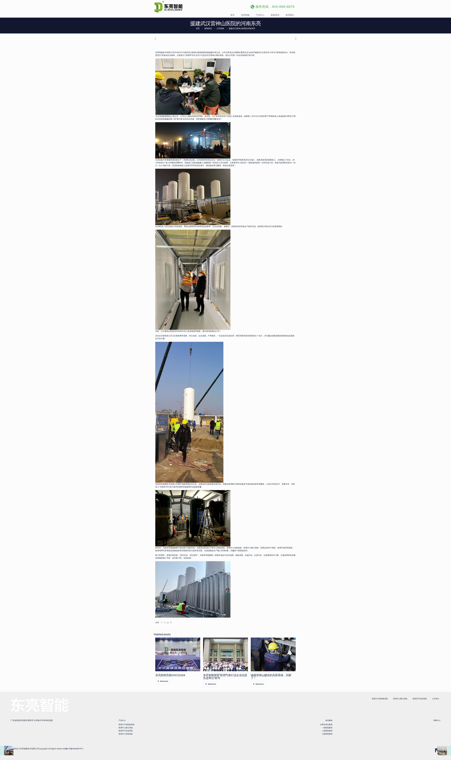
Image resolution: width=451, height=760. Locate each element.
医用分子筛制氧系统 (380, 699)
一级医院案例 (327, 728)
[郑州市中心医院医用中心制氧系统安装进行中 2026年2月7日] (7, 750)
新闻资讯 (208, 28)
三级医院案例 (327, 734)
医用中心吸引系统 (400, 699)
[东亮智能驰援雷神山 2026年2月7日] (444, 750)
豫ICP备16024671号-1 (74, 749)
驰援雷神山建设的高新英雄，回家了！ (271, 677)
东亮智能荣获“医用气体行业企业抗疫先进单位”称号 (225, 677)
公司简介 (435, 699)
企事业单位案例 (326, 724)
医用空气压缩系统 (420, 699)
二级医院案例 (327, 731)
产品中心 (122, 720)
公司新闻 (220, 28)
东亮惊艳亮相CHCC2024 (170, 675)
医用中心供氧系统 (126, 734)
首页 (198, 28)
